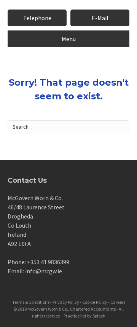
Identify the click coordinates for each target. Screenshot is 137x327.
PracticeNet (75, 316)
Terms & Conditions (30, 302)
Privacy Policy (66, 302)
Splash (98, 316)
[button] (37, 18)
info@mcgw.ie (43, 271)
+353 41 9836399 (48, 262)
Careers (117, 302)
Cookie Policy (94, 302)
